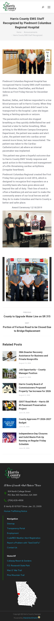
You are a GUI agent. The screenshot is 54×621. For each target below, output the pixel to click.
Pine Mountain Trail (15, 575)
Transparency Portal (16, 528)
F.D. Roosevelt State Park (18, 565)
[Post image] (9, 356)
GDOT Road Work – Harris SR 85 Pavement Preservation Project (34, 405)
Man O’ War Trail (14, 570)
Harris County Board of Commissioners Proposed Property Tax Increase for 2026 (35, 387)
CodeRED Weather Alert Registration (23, 538)
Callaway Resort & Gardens (19, 560)
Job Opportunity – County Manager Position (32, 371)
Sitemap (11, 523)
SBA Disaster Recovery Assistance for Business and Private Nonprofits (33, 355)
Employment (13, 533)
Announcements (11, 52)
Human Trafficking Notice (15, 511)
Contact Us (12, 547)
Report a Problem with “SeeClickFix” (23, 542)
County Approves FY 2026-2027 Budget (35, 421)
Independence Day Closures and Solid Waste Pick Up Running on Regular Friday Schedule (33, 438)
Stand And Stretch (30, 618)
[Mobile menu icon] (48, 7)
